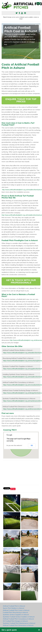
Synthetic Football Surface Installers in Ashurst (18, 617)
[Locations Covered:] (2, 3)
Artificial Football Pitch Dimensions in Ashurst (18, 625)
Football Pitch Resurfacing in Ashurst (15, 612)
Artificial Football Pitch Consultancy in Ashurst (18, 619)
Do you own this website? (14, 445)
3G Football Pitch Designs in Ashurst (15, 621)
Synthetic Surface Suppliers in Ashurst (16, 614)
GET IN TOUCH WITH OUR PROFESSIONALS (21, 281)
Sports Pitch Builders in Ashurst (13, 608)
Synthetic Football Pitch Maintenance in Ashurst (19, 623)
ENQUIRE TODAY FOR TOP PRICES (20, 100)
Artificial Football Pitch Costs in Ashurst (16, 610)
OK (32, 445)
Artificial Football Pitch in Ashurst (14, 606)
